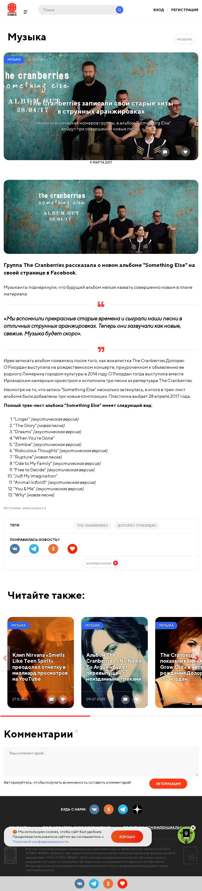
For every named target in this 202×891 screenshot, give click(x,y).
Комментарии (101, 563)
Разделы (184, 39)
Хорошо (127, 837)
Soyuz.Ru (12, 9)
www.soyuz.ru (34, 508)
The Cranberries (92, 525)
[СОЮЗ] (10, 855)
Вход (158, 10)
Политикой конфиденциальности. (41, 841)
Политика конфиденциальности (158, 828)
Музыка (26, 37)
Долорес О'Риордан (137, 525)
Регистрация (184, 10)
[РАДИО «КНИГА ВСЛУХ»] (186, 834)
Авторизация (168, 784)
